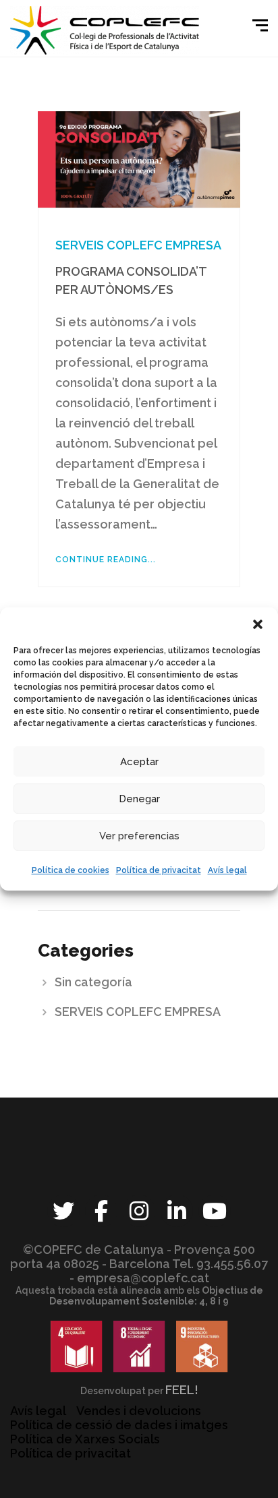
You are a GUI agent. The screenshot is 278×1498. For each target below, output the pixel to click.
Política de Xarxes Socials (85, 1439)
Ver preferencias (139, 836)
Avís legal (227, 870)
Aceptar (139, 762)
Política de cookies (70, 870)
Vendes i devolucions (138, 1411)
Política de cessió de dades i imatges (119, 1425)
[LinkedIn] (177, 1211)
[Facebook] (101, 1211)
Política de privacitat (158, 870)
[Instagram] (139, 1211)
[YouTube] (214, 1211)
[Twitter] (63, 1211)
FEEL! (181, 1390)
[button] (258, 624)
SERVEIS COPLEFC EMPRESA (138, 245)
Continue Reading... (105, 559)
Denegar (139, 799)
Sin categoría (93, 982)
